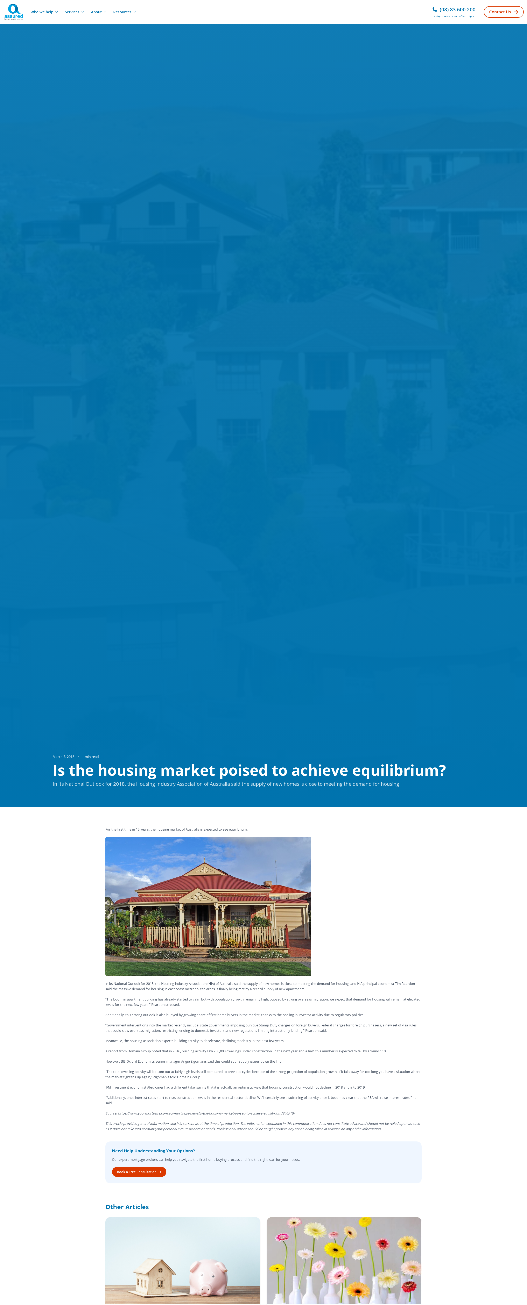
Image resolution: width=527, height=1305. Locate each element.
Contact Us (500, 12)
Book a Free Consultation (136, 1172)
